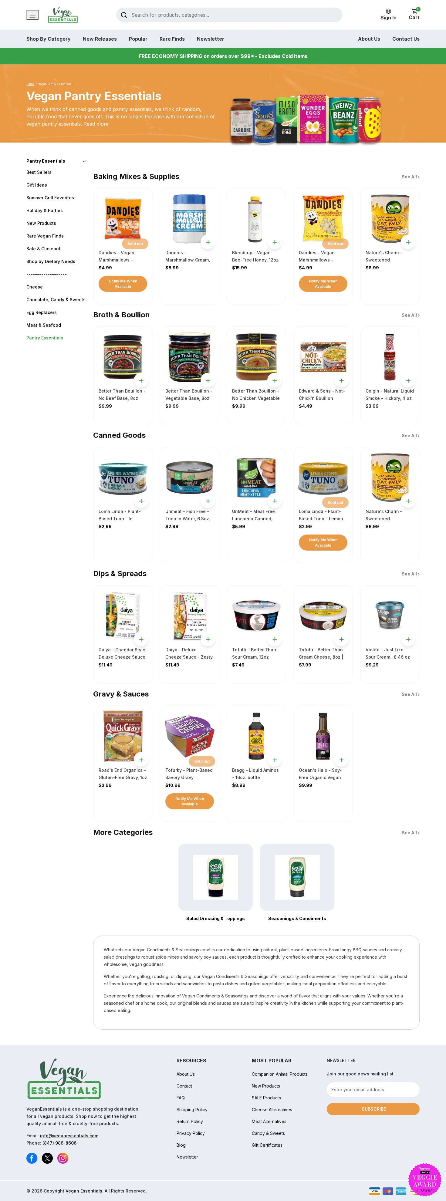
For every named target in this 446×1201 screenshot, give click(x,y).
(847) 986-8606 (59, 1142)
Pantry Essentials (44, 337)
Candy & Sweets (268, 1133)
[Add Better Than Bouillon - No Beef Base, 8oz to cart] (141, 380)
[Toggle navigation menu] (32, 15)
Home (30, 84)
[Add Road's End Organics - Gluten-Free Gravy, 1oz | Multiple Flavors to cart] (141, 759)
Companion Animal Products (280, 1074)
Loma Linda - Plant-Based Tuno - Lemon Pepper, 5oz (321, 518)
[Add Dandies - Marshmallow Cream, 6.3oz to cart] (208, 241)
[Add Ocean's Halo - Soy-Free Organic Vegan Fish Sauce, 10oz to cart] (341, 759)
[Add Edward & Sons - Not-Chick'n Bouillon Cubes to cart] (341, 380)
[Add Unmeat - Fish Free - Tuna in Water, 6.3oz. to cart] (208, 500)
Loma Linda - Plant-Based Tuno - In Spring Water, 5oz (120, 518)
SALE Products (266, 1097)
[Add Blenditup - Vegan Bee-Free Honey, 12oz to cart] (274, 241)
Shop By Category (48, 38)
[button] (56, 161)
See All (410, 176)
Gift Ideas (36, 184)
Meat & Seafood (43, 325)
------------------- (46, 274)
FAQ (181, 1097)
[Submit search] (124, 15)
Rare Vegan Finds (45, 235)
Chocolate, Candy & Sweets (56, 299)
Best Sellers (39, 172)
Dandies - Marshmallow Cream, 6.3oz (187, 260)
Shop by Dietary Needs (50, 261)
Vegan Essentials (84, 1190)
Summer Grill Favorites (50, 197)
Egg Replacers (41, 312)
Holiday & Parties (44, 210)
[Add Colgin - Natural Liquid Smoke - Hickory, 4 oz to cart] (408, 380)
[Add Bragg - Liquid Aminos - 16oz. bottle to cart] (274, 759)
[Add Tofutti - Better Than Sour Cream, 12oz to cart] (274, 639)
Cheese (34, 286)
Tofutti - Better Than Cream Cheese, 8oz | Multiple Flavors (321, 657)
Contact (184, 1085)
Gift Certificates (267, 1145)
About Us (369, 38)
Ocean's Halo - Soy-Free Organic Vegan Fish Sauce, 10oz (320, 777)
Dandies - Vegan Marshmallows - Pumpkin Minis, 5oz (119, 260)
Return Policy (190, 1121)
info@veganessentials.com (69, 1135)
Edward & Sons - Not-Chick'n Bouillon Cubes (322, 398)
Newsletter (210, 38)
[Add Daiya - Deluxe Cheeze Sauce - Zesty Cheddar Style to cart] (208, 639)
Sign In (388, 18)
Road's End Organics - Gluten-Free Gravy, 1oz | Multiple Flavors (123, 777)
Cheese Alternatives (272, 1109)
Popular (138, 38)
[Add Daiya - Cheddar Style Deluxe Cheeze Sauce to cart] (141, 639)
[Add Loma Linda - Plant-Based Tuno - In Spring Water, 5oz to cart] (141, 500)
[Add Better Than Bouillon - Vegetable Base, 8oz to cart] (208, 380)
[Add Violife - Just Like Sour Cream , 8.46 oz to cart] (408, 639)
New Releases (100, 38)
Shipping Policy (192, 1109)
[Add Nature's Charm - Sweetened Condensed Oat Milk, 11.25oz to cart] (408, 241)
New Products (41, 223)
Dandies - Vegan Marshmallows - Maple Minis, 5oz (317, 260)
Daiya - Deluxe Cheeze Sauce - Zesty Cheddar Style (189, 657)
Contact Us (406, 38)
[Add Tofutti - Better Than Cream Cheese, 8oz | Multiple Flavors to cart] (341, 639)
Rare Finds (172, 38)
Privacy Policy (191, 1133)
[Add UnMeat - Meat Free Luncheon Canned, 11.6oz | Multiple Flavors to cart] (274, 500)
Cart (414, 14)
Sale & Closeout (43, 248)
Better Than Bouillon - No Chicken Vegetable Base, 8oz (256, 398)
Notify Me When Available (123, 284)
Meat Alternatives (269, 1121)
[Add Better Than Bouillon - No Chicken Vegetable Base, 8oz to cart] (274, 380)
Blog (181, 1145)
